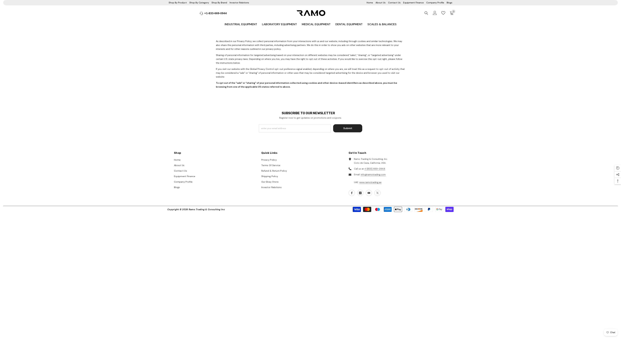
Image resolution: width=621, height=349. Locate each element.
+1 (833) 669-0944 (375, 168)
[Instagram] (360, 193)
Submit (347, 128)
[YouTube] (369, 193)
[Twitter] (377, 193)
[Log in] (435, 13)
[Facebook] (352, 193)
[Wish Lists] (443, 13)
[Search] (426, 13)
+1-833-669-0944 (215, 13)
